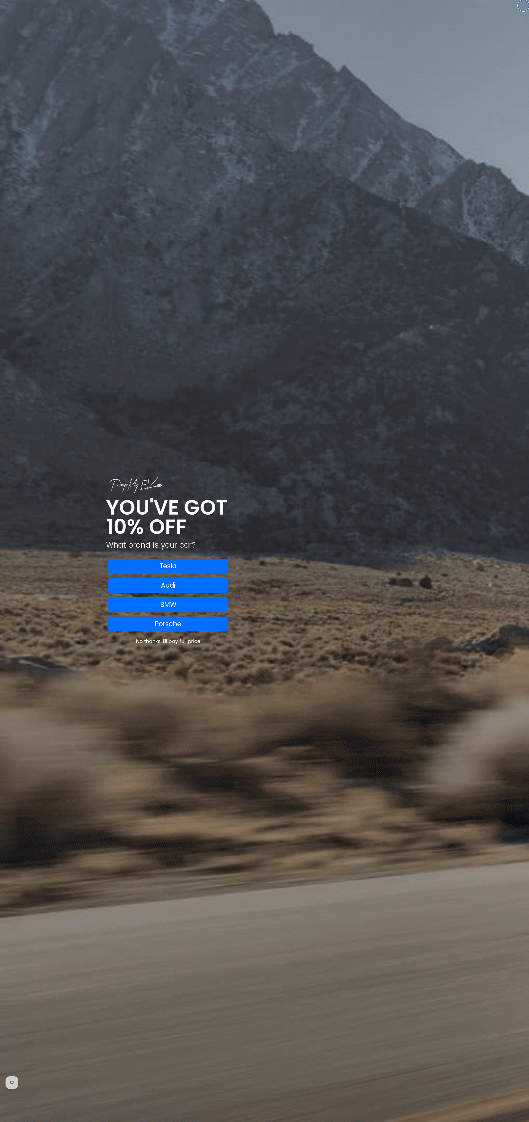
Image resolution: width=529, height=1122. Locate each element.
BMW (168, 604)
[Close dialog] (523, 5)
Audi (168, 585)
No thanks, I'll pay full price (168, 641)
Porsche (168, 623)
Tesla (168, 566)
